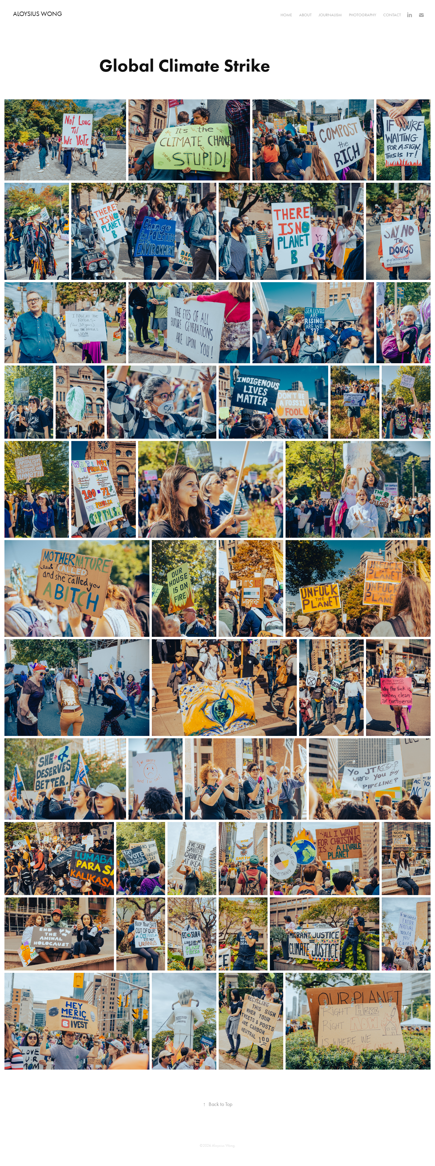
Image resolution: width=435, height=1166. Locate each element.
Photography (362, 14)
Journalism (330, 14)
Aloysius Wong (37, 14)
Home (286, 14)
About (305, 14)
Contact (392, 14)
